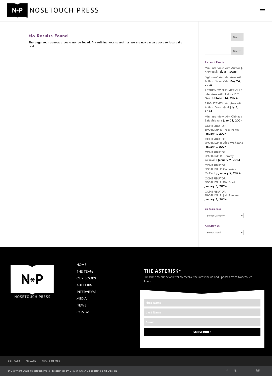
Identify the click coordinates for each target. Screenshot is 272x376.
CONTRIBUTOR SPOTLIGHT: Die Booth (220, 180)
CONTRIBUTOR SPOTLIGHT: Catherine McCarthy (220, 169)
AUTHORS (84, 285)
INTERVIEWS (86, 291)
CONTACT (84, 312)
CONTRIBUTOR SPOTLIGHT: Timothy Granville (219, 156)
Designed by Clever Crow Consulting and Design (84, 371)
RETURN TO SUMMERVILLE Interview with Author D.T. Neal (223, 94)
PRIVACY (31, 360)
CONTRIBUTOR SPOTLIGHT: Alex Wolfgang (224, 141)
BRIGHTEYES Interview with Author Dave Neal (223, 105)
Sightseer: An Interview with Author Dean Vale (223, 79)
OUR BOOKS (86, 278)
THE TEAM (84, 271)
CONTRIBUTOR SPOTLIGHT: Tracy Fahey (222, 128)
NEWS (81, 305)
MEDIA (81, 298)
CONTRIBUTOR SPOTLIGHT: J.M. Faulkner (223, 193)
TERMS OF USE (51, 360)
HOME (81, 264)
